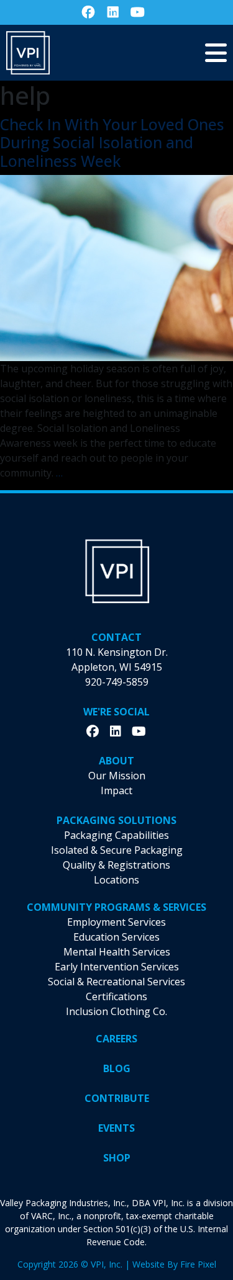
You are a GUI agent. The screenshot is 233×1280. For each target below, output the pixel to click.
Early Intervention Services (117, 966)
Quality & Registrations (116, 865)
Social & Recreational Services (116, 981)
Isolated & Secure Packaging (117, 850)
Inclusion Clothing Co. (116, 1011)
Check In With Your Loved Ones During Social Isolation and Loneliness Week (112, 142)
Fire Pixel (198, 1264)
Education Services (116, 937)
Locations (116, 880)
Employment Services (116, 922)
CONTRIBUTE (117, 1098)
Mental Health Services (116, 952)
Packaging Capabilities (116, 835)
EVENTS (116, 1128)
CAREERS (116, 1038)
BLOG (116, 1068)
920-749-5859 (116, 682)
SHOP (116, 1158)
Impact (116, 790)
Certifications (116, 996)
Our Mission (116, 775)
